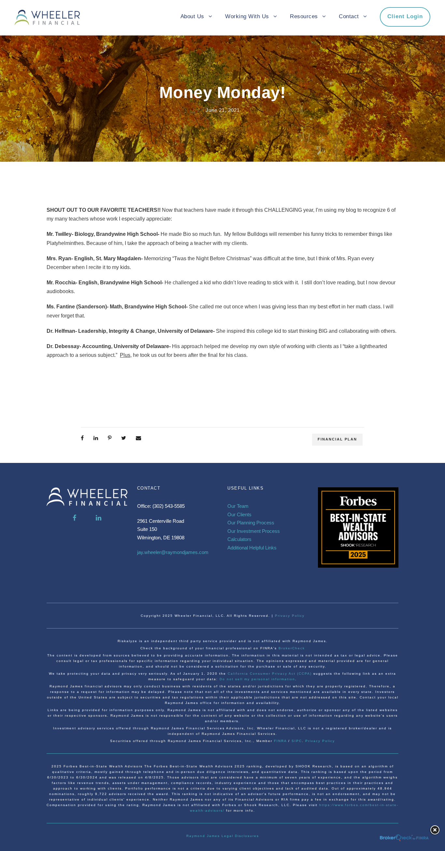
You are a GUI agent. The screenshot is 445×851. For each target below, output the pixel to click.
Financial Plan (337, 439)
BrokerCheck (292, 648)
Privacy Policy (290, 615)
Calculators (239, 539)
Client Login (405, 16)
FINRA (280, 741)
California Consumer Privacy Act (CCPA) (270, 673)
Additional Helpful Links (252, 547)
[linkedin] (98, 517)
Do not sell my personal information (257, 679)
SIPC (297, 741)
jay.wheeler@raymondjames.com (172, 552)
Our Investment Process (253, 531)
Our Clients (239, 514)
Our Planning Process (250, 522)
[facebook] (74, 517)
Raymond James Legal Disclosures (222, 836)
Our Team (238, 506)
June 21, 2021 (223, 110)
